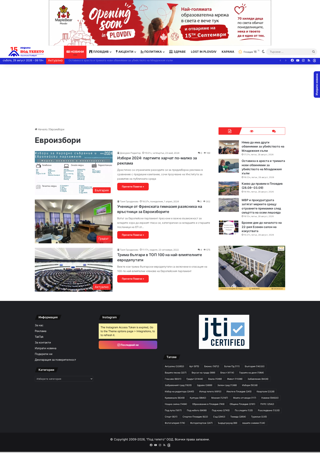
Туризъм (259, 416)
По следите (244, 410)
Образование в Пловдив (208, 404)
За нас (39, 325)
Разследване (269, 410)
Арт (194, 366)
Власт (227, 372)
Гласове (173, 379)
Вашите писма (175, 372)
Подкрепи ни (43, 354)
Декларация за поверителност (55, 359)
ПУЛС (267, 404)
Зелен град (227, 385)
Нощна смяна (176, 404)
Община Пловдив (242, 404)
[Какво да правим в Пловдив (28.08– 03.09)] (229, 188)
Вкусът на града (203, 372)
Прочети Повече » (133, 186)
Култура (198, 397)
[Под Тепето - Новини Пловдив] (26, 52)
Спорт (171, 416)
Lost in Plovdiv (203, 51)
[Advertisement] (160, 96)
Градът (194, 379)
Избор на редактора (179, 391)
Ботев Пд (232, 366)
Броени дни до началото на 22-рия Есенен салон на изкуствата (262, 227)
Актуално (174, 366)
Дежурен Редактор (130, 153)
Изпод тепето (210, 391)
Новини (77, 51)
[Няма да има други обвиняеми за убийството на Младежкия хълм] (229, 147)
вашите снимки (253, 423)
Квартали (265, 391)
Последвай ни (129, 344)
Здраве (179, 51)
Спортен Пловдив (195, 416)
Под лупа (173, 410)
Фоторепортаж (201, 423)
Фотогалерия (175, 423)
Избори (250, 385)
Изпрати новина (45, 348)
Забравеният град (178, 385)
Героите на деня (251, 372)
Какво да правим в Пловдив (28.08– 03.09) (93, 60)
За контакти (43, 342)
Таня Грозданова (129, 201)
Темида (238, 416)
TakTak (39, 336)
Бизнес (211, 366)
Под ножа (221, 410)
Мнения (219, 397)
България (254, 366)
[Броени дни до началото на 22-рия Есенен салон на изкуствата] (229, 227)
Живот (234, 379)
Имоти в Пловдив (238, 391)
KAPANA (228, 51)
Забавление (258, 379)
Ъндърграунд (227, 423)
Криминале (175, 397)
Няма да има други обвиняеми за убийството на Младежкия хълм (263, 146)
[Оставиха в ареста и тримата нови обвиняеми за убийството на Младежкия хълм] (229, 166)
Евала (215, 379)
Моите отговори (244, 397)
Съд (219, 416)
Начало (42, 129)
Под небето (197, 410)
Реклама (40, 331)
